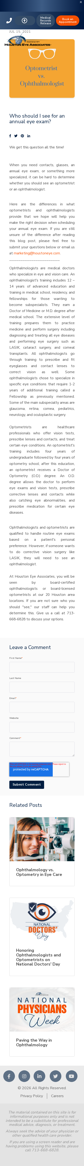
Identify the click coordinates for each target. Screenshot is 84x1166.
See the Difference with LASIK (42, 3)
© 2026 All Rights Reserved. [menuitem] (42, 1088)
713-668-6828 (10, 20)
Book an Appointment (68, 20)
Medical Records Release (45, 20)
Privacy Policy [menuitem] (31, 1096)
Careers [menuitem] (57, 1096)
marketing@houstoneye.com (37, 253)
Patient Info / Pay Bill (25, 20)
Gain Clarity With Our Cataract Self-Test (42, 11)
